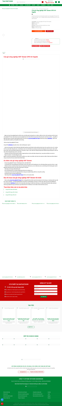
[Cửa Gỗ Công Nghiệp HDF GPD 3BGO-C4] (9, 239)
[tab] (3, 53)
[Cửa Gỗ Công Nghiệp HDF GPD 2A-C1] (53, 239)
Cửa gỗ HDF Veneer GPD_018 (11, 194)
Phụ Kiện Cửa (39, 403)
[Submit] (42, 2)
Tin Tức (43, 403)
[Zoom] (3, 35)
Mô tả (4, 53)
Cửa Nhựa (24, 403)
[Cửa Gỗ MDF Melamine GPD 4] (24, 239)
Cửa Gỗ (21, 403)
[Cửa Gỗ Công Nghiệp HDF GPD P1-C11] (39, 239)
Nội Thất (33, 403)
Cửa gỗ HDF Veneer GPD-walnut (11, 189)
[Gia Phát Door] (8, 2)
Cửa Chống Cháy (28, 403)
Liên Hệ (46, 403)
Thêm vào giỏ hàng (50, 31)
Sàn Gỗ (36, 403)
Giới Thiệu (17, 403)
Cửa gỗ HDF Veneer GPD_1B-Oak (11, 192)
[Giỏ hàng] (59, 2)
